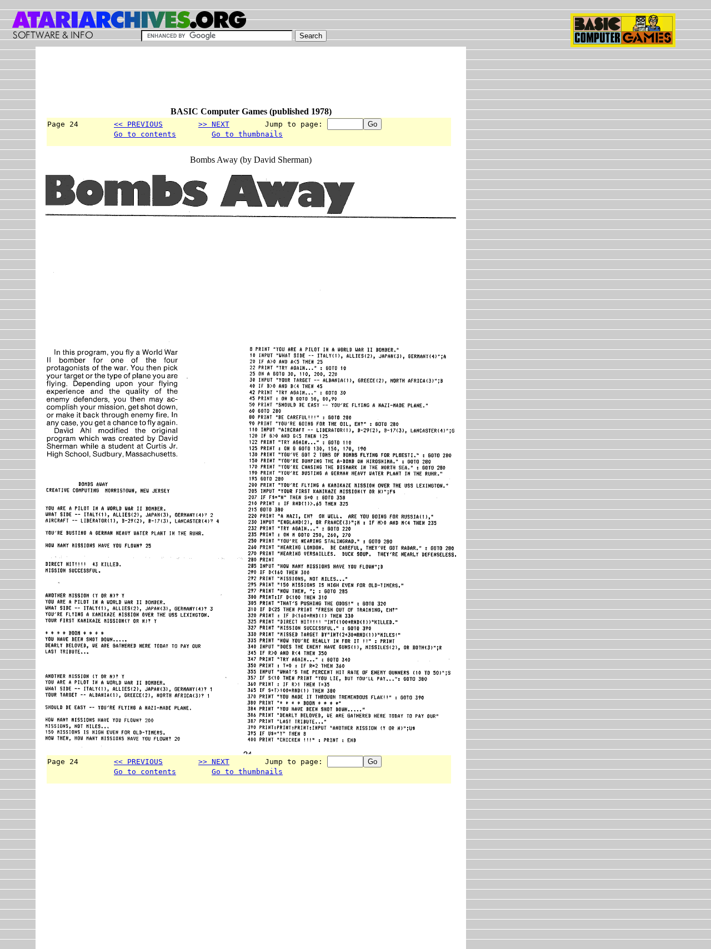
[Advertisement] (248, 82)
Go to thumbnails (247, 134)
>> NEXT (213, 124)
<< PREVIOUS (138, 124)
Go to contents (145, 134)
